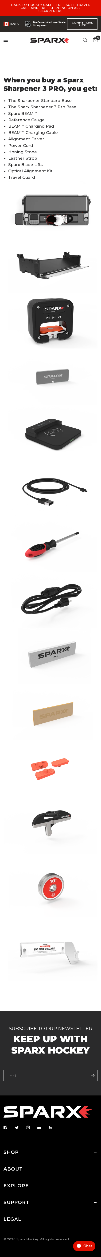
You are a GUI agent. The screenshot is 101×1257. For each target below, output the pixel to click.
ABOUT (13, 1169)
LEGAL (12, 1219)
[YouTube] (42, 1128)
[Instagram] (31, 1127)
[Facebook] (9, 1127)
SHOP (11, 1152)
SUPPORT (16, 1202)
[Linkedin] (54, 1127)
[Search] (85, 40)
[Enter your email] (92, 1075)
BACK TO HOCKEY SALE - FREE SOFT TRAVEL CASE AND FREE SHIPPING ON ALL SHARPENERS (50, 8)
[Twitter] (20, 1128)
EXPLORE (16, 1185)
